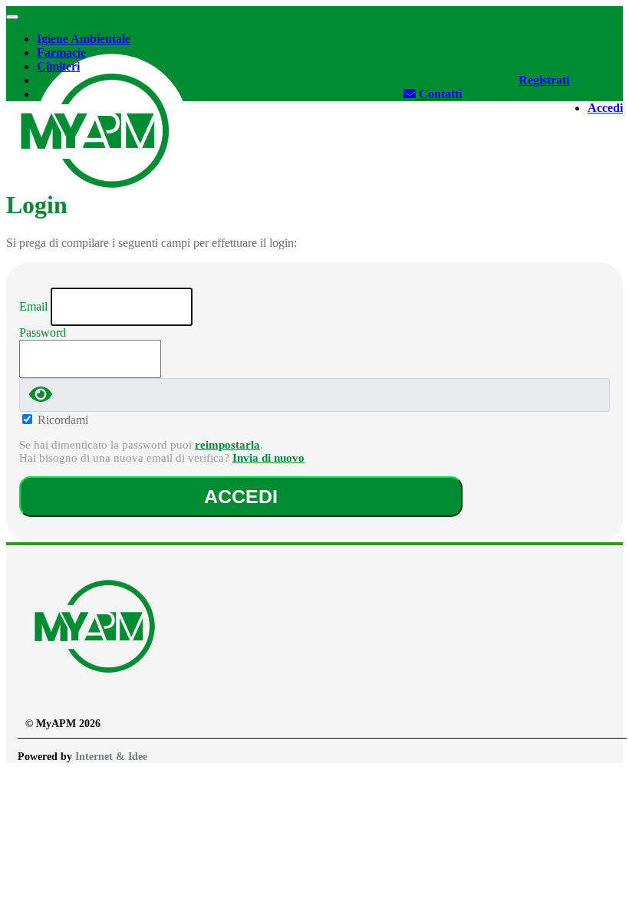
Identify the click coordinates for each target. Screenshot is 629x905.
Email (33, 305)
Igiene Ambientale (83, 38)
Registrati (544, 80)
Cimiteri (58, 66)
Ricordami (63, 419)
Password (42, 332)
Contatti (439, 93)
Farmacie (61, 52)
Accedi (605, 107)
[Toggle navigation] (12, 17)
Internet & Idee (111, 756)
